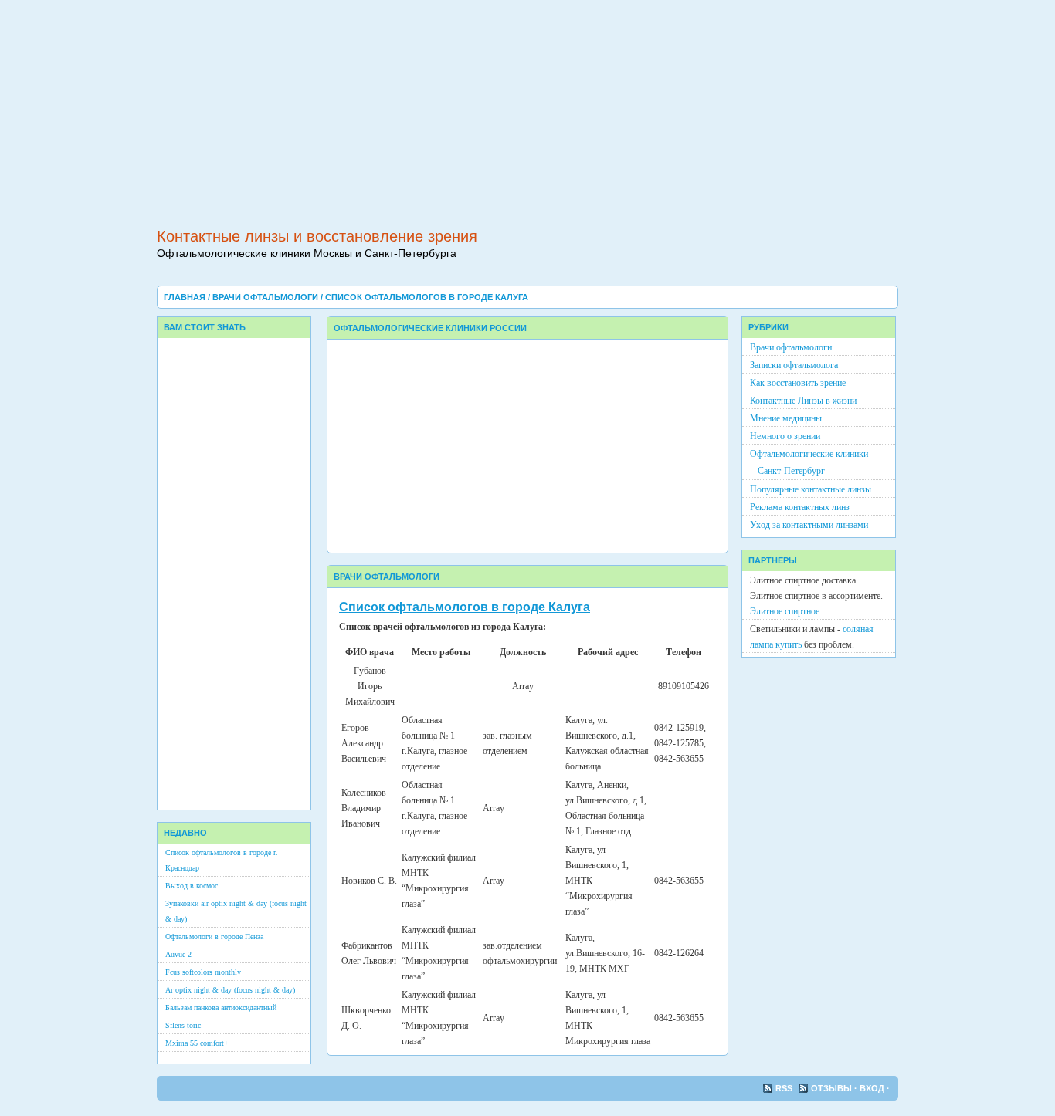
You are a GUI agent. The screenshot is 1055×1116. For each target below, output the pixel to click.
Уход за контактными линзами (809, 524)
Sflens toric (183, 1025)
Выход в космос (191, 885)
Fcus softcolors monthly (203, 972)
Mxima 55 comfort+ (197, 1043)
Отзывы (832, 1088)
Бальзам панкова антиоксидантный (220, 1007)
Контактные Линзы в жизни (803, 400)
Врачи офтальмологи (266, 297)
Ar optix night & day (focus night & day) (230, 990)
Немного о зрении (785, 436)
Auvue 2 (178, 954)
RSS (785, 1088)
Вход (873, 1088)
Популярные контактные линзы (810, 489)
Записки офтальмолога (794, 365)
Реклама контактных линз (800, 507)
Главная (186, 297)
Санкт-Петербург (791, 470)
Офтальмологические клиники (809, 453)
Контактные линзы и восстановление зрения (317, 236)
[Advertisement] (527, 108)
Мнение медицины (786, 418)
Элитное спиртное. (786, 611)
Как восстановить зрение (798, 382)
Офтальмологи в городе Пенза (214, 936)
